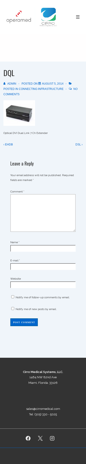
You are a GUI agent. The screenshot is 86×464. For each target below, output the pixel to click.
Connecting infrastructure (41, 89)
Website (15, 278)
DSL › (79, 144)
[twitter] (40, 438)
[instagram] (52, 438)
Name (14, 242)
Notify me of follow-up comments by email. (43, 297)
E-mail (14, 260)
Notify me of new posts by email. (36, 309)
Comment (17, 191)
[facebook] (28, 438)
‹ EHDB (8, 144)
